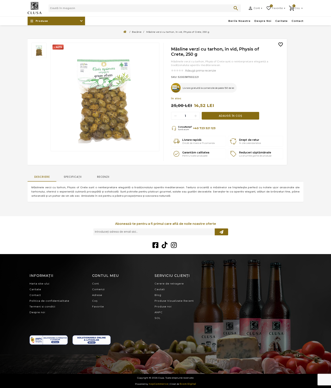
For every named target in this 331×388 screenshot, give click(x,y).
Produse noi (163, 306)
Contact (35, 295)
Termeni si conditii (42, 306)
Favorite (98, 306)
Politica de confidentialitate (49, 300)
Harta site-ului (39, 283)
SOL (158, 318)
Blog (158, 295)
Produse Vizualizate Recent (174, 300)
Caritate (35, 289)
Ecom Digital (188, 383)
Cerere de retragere (169, 283)
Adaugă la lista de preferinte (282, 42)
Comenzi (98, 289)
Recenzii (103, 177)
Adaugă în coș (230, 116)
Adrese (97, 295)
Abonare (221, 231)
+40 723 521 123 (204, 128)
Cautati (236, 8)
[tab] (42, 177)
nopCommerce (158, 383)
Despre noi (37, 312)
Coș (94, 300)
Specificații (73, 177)
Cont (257, 8)
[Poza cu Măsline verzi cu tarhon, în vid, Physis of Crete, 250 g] (105, 97)
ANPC (159, 312)
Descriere (42, 177)
